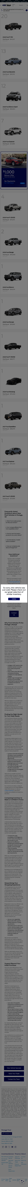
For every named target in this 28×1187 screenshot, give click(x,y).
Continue (14, 599)
